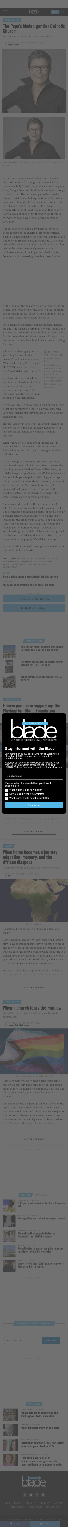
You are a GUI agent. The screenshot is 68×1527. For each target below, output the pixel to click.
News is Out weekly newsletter (26, 794)
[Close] (62, 717)
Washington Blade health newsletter (29, 798)
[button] (34, 790)
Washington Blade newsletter (25, 790)
